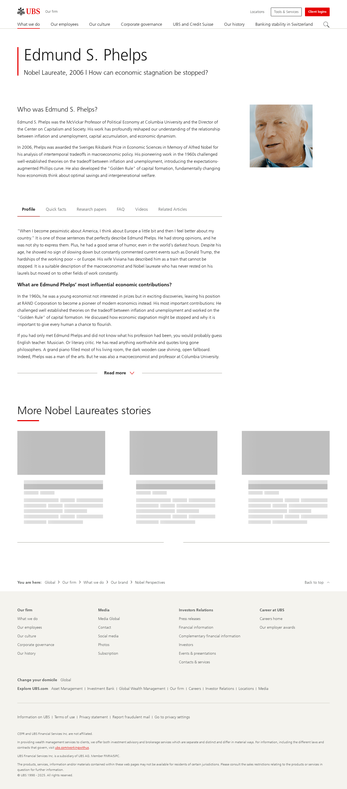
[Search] (326, 24)
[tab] (28, 210)
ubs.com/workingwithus (72, 747)
